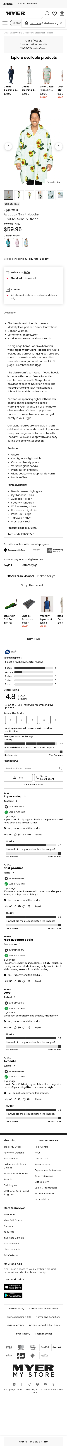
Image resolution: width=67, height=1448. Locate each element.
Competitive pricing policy (43, 1308)
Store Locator (42, 1164)
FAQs (38, 1152)
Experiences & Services (48, 1170)
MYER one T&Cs (15, 1325)
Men (6, 33)
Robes (50, 33)
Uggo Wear (11, 210)
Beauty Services (44, 1176)
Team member (43, 1333)
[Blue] (26, 242)
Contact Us (41, 1158)
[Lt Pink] (17, 242)
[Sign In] (47, 13)
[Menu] (4, 23)
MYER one (9, 1214)
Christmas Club (13, 1249)
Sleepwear (40, 33)
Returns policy (16, 1308)
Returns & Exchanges (16, 1173)
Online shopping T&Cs (19, 1317)
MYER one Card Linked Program (16, 1192)
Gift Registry (42, 1181)
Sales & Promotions (46, 1187)
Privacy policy (22, 1333)
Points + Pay (11, 1158)
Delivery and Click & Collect (15, 1166)
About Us (9, 1231)
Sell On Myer (11, 1255)
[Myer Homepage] (15, 15)
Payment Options (14, 1152)
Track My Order (12, 1146)
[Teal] (8, 242)
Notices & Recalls (44, 1193)
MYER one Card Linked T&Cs (44, 1325)
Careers (8, 1226)
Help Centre (41, 1146)
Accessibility (42, 1199)
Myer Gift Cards (13, 1220)
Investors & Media (14, 1237)
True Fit (8, 1179)
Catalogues (10, 1185)
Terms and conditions (48, 1317)
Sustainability (11, 1243)
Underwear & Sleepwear (21, 33)
